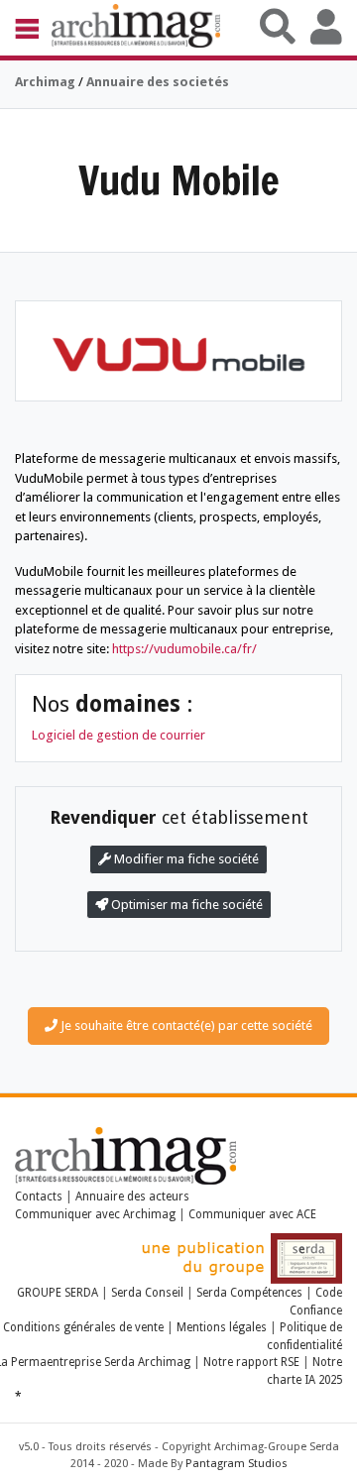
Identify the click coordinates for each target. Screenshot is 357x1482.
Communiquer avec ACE (252, 1214)
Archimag (45, 81)
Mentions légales (222, 1327)
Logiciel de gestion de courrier (118, 735)
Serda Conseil (147, 1293)
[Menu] (33, 28)
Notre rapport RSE (251, 1362)
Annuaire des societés (157, 81)
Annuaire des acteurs (132, 1196)
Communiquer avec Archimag (95, 1214)
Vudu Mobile (179, 180)
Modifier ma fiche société (185, 859)
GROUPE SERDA (59, 1293)
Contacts (38, 1196)
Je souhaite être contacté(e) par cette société (185, 1025)
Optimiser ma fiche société (185, 904)
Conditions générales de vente (83, 1327)
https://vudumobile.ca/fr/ (184, 648)
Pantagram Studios (236, 1463)
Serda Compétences (249, 1293)
